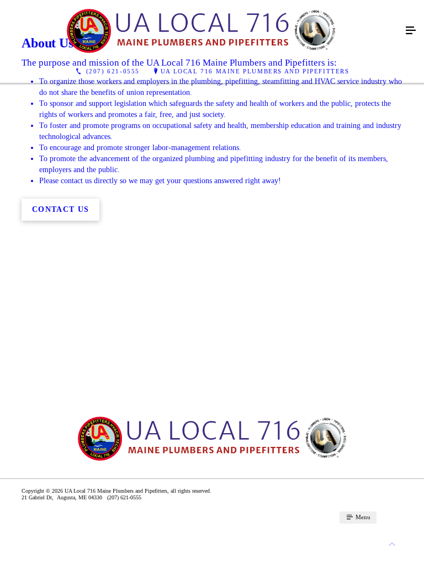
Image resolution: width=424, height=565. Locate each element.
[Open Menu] (411, 31)
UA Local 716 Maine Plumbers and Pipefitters (255, 71)
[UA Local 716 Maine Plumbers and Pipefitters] (201, 31)
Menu (362, 517)
